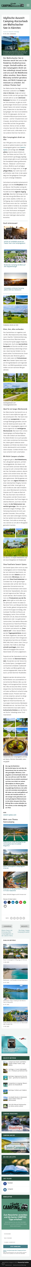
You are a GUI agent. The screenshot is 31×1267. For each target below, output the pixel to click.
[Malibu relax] (14, 1053)
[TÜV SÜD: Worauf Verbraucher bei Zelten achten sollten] (5, 1106)
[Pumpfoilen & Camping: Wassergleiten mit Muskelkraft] (5, 1085)
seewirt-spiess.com (9, 815)
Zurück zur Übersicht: (8, 31)
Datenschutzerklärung (19, 1265)
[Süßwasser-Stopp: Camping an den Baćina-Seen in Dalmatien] (15, 992)
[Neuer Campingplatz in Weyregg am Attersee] (15, 951)
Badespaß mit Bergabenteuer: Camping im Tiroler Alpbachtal (15, 889)
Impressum (8, 1265)
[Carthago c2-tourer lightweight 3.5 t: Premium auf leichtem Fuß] (5, 1071)
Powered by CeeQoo (23, 1262)
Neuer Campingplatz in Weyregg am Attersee (14, 867)
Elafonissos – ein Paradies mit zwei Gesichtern (15, 980)
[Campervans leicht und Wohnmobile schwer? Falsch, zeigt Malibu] (5, 1063)
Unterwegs (16, 31)
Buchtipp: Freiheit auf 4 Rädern (17, 1090)
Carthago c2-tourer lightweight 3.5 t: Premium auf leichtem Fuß (17, 1070)
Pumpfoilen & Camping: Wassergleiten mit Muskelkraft (17, 1084)
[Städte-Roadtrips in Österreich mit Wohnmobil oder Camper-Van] (15, 1014)
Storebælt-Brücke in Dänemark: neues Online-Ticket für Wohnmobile (17, 1098)
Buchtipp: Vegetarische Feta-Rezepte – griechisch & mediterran (17, 1077)
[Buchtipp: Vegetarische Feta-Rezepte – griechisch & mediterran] (5, 1078)
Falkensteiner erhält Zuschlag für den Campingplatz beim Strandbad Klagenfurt (14, 843)
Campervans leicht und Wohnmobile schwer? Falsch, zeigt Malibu (17, 1063)
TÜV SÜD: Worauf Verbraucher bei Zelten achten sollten (17, 1105)
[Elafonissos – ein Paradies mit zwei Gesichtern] (15, 971)
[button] (5, 902)
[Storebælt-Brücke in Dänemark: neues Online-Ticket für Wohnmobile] (5, 1099)
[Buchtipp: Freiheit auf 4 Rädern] (5, 1092)
